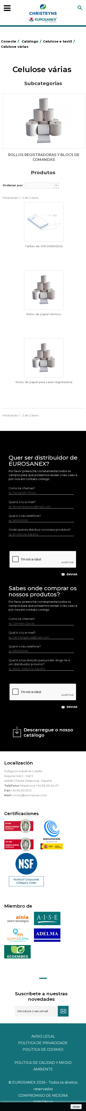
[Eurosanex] (43, 14)
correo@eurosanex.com (29, 795)
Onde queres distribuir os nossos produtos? (40, 529)
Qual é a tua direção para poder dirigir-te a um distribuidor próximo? (39, 662)
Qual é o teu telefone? (25, 515)
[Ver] (44, 222)
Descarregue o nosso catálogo (48, 732)
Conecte (10, 41)
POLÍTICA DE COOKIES (43, 1049)
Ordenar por (13, 185)
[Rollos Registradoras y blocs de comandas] (44, 121)
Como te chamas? (22, 488)
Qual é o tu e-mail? (22, 502)
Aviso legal (43, 1036)
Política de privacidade (43, 1043)
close (76, 1106)
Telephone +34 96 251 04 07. (39, 785)
